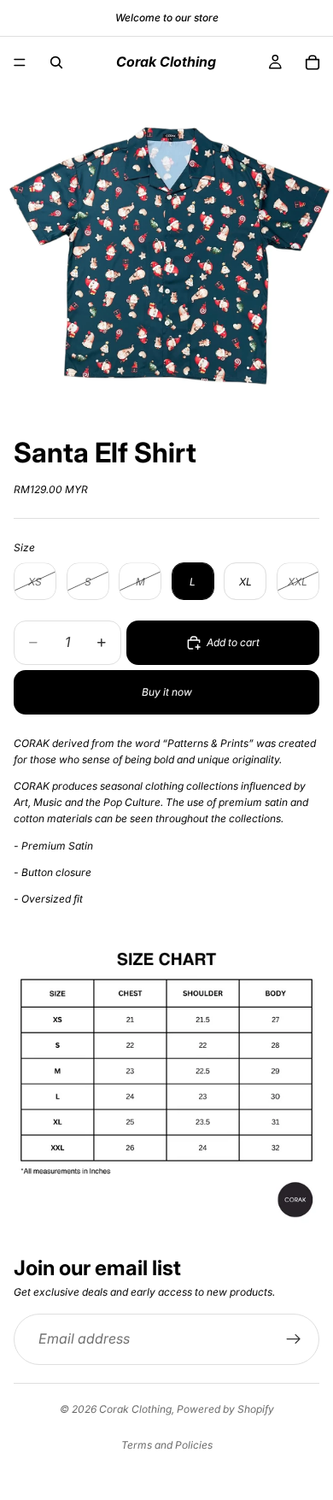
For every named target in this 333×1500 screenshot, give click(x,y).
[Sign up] (294, 1339)
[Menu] (19, 62)
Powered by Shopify (225, 1409)
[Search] (56, 62)
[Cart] (312, 62)
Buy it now (167, 691)
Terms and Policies (167, 1444)
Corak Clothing (135, 1409)
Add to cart (233, 642)
